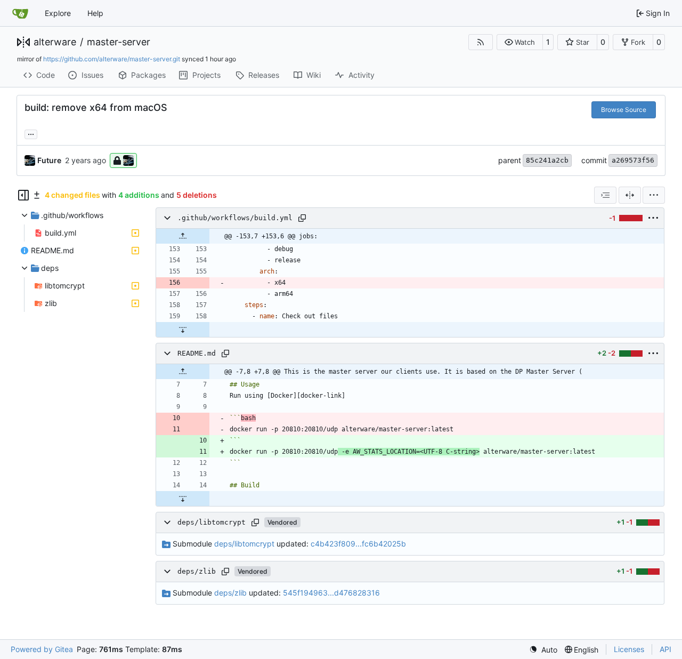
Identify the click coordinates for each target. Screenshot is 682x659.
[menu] (654, 195)
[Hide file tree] (23, 195)
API (665, 649)
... (31, 133)
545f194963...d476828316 (331, 592)
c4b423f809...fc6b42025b (358, 543)
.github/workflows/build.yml (235, 218)
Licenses (629, 649)
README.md (196, 353)
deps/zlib (196, 571)
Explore (58, 13)
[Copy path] (302, 218)
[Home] (20, 13)
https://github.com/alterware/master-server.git (111, 59)
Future (49, 160)
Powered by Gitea (42, 649)
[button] (520, 42)
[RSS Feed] (480, 42)
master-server (118, 42)
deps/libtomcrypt (211, 522)
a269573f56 (633, 160)
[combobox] (605, 195)
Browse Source (623, 110)
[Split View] (630, 195)
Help (95, 13)
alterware (55, 42)
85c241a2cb (547, 160)
